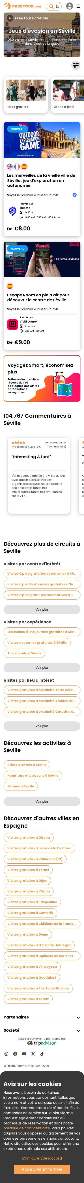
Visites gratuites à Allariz (28, 999)
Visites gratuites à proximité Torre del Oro (42, 690)
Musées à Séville (20, 786)
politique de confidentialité (26, 1128)
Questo (25, 208)
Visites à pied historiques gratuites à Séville (43, 584)
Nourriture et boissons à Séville (32, 775)
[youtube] (24, 1053)
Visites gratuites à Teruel (28, 870)
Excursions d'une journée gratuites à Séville (42, 632)
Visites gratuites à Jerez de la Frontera (39, 848)
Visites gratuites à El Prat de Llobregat (39, 945)
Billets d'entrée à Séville (26, 765)
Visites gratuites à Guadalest (31, 977)
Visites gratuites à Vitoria (28, 891)
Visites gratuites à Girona (28, 837)
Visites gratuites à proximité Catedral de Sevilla (43, 711)
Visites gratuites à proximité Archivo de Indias (43, 701)
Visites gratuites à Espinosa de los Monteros (43, 956)
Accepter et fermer (42, 1169)
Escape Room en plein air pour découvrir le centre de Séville (38, 298)
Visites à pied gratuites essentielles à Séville (43, 573)
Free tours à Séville (31, 18)
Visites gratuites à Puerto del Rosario (38, 988)
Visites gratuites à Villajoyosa (32, 966)
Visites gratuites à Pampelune (32, 902)
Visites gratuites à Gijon (27, 880)
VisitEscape (28, 321)
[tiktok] (42, 1053)
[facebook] (15, 1053)
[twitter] (33, 1053)
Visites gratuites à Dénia (27, 934)
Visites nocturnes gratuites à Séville (37, 642)
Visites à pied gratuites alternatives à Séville (43, 595)
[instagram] (6, 1053)
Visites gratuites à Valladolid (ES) (35, 859)
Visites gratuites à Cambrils (30, 913)
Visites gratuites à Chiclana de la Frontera (42, 924)
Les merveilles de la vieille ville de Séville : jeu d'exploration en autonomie (41, 180)
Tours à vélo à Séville (24, 653)
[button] (26, 95)
